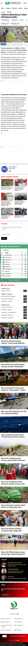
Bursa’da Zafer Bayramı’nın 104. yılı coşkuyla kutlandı (14, 412)
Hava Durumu (19, 618)
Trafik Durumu (19, 621)
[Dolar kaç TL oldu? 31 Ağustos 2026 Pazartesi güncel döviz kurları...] (7, 182)
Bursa (2, 8)
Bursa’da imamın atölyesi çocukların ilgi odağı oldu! (11, 530)
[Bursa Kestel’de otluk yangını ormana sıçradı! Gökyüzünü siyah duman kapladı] (14, 354)
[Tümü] (26, 559)
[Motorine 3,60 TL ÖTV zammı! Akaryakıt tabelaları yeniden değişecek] (21, 182)
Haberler (3, 12)
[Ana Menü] (1, 3)
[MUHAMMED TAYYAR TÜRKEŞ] (4, 564)
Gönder (4, 238)
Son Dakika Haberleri (6, 630)
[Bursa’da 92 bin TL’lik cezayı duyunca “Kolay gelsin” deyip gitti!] (14, 377)
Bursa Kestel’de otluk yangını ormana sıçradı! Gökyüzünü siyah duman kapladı (13, 366)
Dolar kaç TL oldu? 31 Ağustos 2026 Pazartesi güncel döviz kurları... (7, 188)
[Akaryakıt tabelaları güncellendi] (21, 211)
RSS (5, 636)
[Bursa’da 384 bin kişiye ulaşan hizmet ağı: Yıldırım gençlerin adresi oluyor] (14, 542)
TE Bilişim (17, 640)
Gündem (8, 8)
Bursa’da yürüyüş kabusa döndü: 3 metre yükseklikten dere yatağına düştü (12, 342)
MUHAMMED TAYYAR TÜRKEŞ (15, 562)
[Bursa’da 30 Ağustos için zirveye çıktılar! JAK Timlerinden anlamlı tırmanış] (14, 448)
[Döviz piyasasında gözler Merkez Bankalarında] (7, 211)
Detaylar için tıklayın (14, 280)
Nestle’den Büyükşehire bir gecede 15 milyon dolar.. (17, 565)
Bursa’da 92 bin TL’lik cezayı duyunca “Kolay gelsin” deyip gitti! (13, 389)
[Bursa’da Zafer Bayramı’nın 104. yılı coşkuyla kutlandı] (14, 401)
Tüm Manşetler (19, 625)
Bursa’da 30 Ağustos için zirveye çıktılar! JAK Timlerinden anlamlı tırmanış (14, 460)
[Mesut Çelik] (4, 169)
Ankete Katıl (5, 594)
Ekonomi (14, 8)
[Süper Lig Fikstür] (26, 285)
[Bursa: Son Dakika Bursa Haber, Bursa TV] (13, 3)
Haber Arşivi (19, 630)
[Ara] (26, 3)
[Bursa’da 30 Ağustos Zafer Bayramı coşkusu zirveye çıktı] (14, 471)
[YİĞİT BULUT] (4, 577)
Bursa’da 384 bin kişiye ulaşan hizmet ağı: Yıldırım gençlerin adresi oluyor (13, 553)
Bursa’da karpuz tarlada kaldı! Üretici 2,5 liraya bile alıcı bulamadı (13, 506)
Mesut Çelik (12, 168)
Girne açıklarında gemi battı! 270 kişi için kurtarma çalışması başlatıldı (13, 436)
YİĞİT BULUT (11, 576)
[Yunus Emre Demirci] (4, 571)
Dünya (26, 8)
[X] (13, 614)
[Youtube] (18, 614)
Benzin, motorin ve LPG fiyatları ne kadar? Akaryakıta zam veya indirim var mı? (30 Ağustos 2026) (6, 203)
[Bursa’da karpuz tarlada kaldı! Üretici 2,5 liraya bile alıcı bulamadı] (14, 495)
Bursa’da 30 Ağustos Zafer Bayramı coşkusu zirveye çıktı (13, 483)
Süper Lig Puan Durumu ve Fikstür (7, 626)
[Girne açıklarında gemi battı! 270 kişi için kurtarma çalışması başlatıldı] (14, 424)
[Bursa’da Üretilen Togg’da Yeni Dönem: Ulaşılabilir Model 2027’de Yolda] (21, 196)
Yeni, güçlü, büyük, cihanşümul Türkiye (17, 578)
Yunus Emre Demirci (13, 569)
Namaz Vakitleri (6, 621)
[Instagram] (15, 614)
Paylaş (4, 44)
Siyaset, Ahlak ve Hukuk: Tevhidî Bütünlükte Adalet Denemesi (16, 572)
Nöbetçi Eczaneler (7, 618)
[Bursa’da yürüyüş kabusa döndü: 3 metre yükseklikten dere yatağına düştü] (14, 331)
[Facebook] (10, 614)
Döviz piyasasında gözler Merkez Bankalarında (5, 217)
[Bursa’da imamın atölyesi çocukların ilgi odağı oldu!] (14, 518)
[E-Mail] (10, 171)
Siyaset (20, 8)
